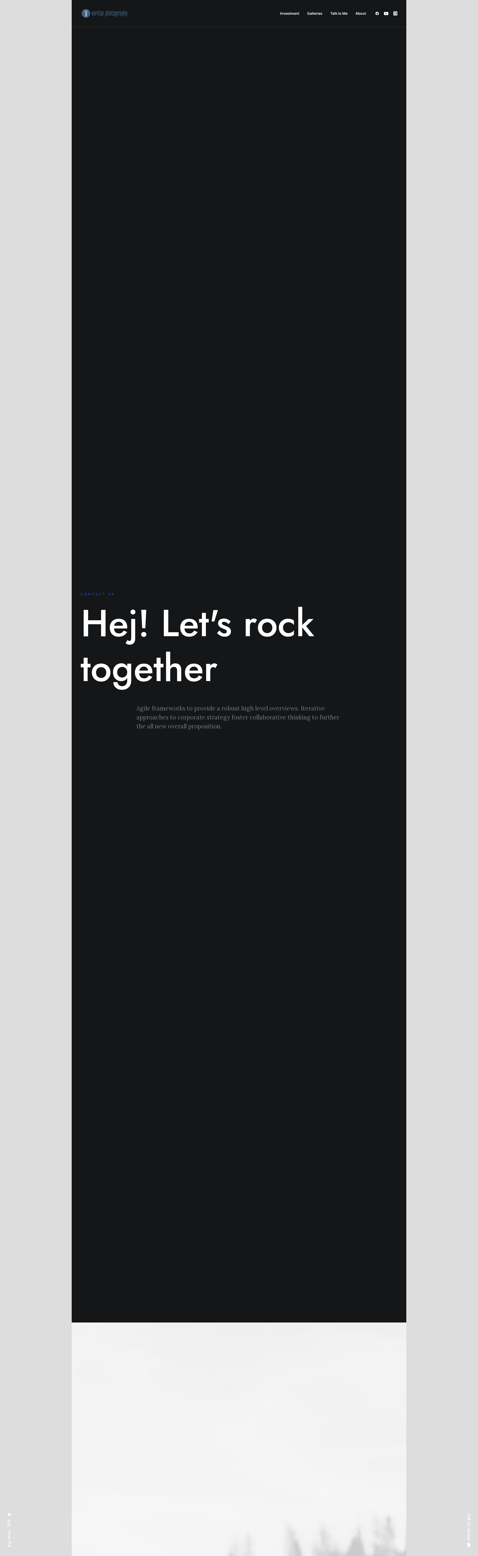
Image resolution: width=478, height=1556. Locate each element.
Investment (289, 13)
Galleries (314, 13)
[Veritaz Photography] (106, 13)
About (361, 13)
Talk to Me (339, 13)
